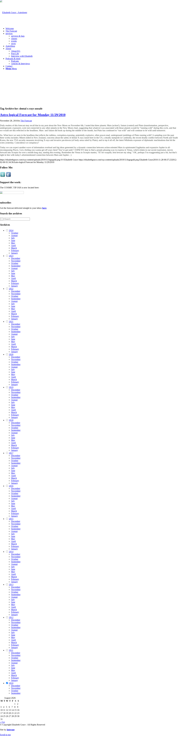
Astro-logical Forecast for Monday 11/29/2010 (32, 115)
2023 (11, 256)
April (13, 245)
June (13, 240)
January (14, 253)
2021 (11, 321)
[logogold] (13, 12)
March (14, 248)
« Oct (2, 722)
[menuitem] (92, 28)
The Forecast (26, 121)
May (13, 243)
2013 (11, 584)
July (13, 238)
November (15, 261)
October (14, 233)
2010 (11, 683)
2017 (11, 453)
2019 (11, 387)
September (15, 266)
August (14, 235)
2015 (11, 519)
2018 (11, 420)
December (15, 258)
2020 (11, 354)
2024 (11, 230)
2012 (11, 617)
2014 (11, 551)
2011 (11, 650)
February (15, 250)
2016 (11, 486)
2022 (11, 288)
